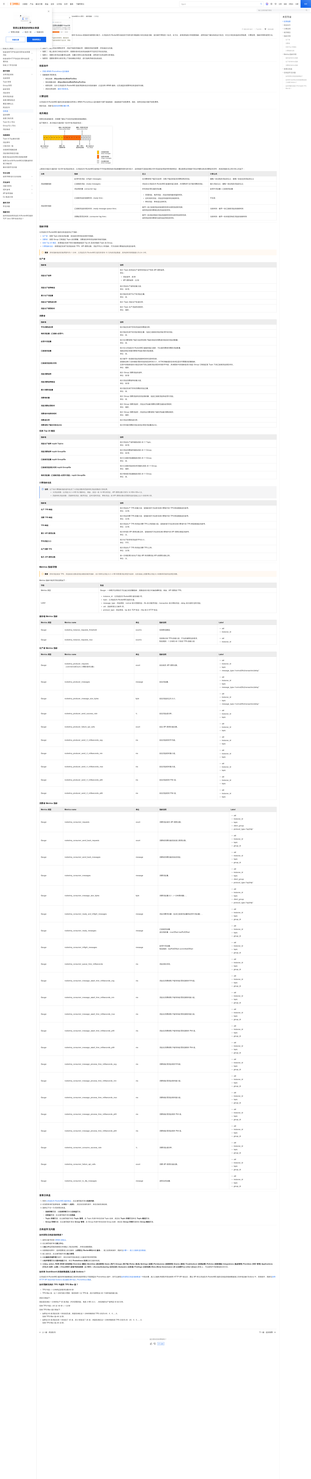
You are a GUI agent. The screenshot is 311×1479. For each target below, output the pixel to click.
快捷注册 (15, 39)
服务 (71, 4)
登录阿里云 (36, 39)
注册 (296, 4)
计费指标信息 (47, 246)
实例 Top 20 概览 (49, 242)
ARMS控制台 (60, 1240)
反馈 (161, 1344)
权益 (46, 4)
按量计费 (65, 105)
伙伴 (66, 4)
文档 (280, 4)
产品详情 (258, 29)
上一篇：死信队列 (49, 1332)
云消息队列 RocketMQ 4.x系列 (74, 16)
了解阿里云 (80, 4)
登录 (305, 4)
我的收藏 (270, 29)
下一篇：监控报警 (266, 1332)
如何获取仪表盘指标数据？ (131, 1276)
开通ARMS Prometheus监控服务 (55, 71)
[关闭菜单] (4, 4)
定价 (52, 4)
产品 (31, 4)
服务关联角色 (63, 89)
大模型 (24, 4)
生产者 (45, 236)
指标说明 (56, 105)
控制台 (291, 4)
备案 (285, 4)
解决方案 (39, 4)
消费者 (45, 239)
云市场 (59, 4)
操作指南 (89, 16)
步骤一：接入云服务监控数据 (134, 1250)
